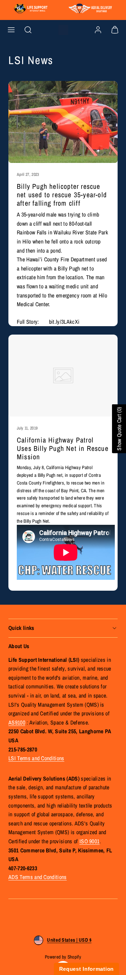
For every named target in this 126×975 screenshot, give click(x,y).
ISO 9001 (89, 841)
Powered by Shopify (63, 957)
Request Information (86, 969)
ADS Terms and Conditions (37, 877)
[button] (11, 29)
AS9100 (16, 722)
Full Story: (29, 321)
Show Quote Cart (118, 429)
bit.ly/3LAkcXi (64, 321)
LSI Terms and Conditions (36, 758)
